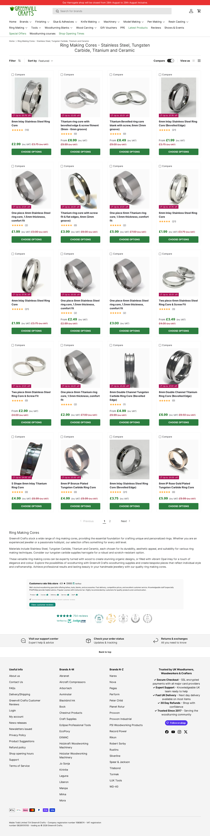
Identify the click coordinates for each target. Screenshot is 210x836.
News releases (18, 722)
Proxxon (115, 712)
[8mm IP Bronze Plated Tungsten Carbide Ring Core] (80, 459)
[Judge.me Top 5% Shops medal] (135, 618)
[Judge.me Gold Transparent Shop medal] (111, 618)
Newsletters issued (20, 728)
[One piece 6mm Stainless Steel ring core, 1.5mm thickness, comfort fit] (129, 276)
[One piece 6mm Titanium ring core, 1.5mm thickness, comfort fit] (129, 189)
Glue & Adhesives (63, 21)
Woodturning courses (42, 33)
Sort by (32, 60)
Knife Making (89, 21)
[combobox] (112, 11)
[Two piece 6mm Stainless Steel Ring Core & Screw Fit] (179, 276)
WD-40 (114, 786)
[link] (86, 521)
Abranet (64, 675)
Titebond (115, 768)
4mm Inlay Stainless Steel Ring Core (31, 302)
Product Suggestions (21, 741)
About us (14, 675)
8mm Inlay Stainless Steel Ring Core (31, 123)
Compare (159, 60)
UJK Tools (116, 780)
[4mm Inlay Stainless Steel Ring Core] (31, 276)
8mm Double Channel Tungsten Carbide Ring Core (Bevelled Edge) (129, 396)
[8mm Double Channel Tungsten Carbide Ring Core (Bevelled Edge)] (129, 368)
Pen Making (154, 21)
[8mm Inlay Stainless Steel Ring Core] (31, 97)
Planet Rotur (117, 706)
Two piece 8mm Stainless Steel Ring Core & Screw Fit (31, 394)
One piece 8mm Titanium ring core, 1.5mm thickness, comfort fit (80, 396)
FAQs (12, 688)
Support (14, 759)
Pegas (113, 688)
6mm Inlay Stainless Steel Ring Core (178, 214)
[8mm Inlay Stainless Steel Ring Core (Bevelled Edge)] (129, 459)
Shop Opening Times (71, 33)
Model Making (131, 21)
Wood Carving (84, 27)
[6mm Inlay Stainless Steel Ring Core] (179, 189)
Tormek (114, 774)
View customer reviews (42, 604)
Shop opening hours (21, 753)
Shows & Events (174, 27)
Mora (62, 800)
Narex (113, 675)
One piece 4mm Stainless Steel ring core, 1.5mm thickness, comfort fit (31, 216)
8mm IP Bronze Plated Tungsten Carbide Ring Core (78, 485)
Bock (62, 706)
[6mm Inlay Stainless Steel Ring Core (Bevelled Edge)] (179, 97)
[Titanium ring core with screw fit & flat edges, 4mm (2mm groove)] (80, 189)
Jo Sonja (64, 763)
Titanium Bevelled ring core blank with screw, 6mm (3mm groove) (128, 125)
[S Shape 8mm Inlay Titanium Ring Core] (31, 459)
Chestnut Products (70, 712)
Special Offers (17, 33)
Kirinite (63, 769)
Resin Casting (177, 21)
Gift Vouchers (108, 27)
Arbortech (65, 688)
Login (12, 710)
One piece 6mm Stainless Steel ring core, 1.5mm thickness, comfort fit (129, 304)
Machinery (110, 21)
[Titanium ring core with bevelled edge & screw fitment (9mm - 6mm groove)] (80, 97)
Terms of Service (19, 765)
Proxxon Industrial (121, 718)
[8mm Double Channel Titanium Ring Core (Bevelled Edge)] (179, 368)
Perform (115, 694)
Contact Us (16, 682)
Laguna (63, 775)
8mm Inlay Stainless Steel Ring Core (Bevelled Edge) (129, 485)
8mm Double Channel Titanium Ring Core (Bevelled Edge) (178, 394)
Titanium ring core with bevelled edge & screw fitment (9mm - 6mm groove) (80, 125)
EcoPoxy (64, 731)
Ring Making (16, 27)
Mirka (62, 794)
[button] (199, 11)
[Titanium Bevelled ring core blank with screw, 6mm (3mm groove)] (129, 97)
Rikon (113, 737)
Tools (34, 27)
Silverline (115, 755)
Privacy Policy (17, 735)
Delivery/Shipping (19, 694)
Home (12, 21)
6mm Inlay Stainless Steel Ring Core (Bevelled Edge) (178, 123)
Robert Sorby (118, 743)
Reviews (156, 27)
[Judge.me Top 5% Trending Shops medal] (147, 618)
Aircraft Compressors (72, 682)
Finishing (40, 21)
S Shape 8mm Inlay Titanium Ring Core (29, 485)
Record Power (118, 731)
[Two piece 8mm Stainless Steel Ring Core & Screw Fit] (31, 368)
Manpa (63, 788)
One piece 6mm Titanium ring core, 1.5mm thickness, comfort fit (129, 216)
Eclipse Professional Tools (75, 725)
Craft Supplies (67, 718)
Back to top (105, 652)
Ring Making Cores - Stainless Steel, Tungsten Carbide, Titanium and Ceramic (53, 41)
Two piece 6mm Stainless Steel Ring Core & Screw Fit (178, 302)
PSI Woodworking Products (126, 725)
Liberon (64, 782)
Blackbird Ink (67, 700)
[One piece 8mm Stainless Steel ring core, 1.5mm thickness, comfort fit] (80, 276)
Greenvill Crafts (55, 825)
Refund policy (17, 747)
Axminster (65, 694)
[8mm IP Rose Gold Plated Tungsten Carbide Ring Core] (179, 459)
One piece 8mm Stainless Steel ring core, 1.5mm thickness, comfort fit (80, 304)
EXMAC (63, 737)
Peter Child (116, 700)
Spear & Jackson (120, 761)
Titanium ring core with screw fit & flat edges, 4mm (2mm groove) (79, 216)
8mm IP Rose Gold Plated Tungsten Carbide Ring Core (176, 485)
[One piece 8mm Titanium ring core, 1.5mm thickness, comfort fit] (80, 368)
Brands (24, 21)
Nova (113, 682)
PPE (122, 27)
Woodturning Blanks (57, 27)
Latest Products (138, 27)
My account (16, 716)
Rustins (114, 749)
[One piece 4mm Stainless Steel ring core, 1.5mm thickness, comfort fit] (31, 189)
